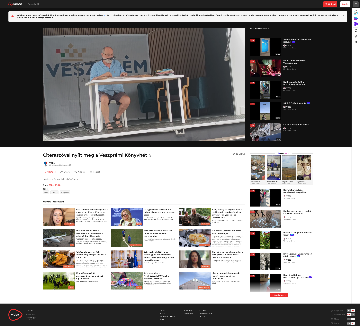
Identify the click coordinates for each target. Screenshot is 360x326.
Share (67, 172)
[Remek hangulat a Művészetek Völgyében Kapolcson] (265, 198)
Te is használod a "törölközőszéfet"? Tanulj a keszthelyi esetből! (156, 276)
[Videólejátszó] (144, 84)
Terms (162, 310)
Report (96, 172)
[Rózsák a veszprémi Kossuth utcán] (265, 240)
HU (349, 310)
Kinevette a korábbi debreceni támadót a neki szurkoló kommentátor (158, 233)
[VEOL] (284, 46)
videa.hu (29, 311)
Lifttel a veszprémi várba (296, 124)
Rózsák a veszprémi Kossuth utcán (297, 233)
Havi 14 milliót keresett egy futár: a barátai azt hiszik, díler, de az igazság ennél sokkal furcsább (92, 212)
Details (52, 172)
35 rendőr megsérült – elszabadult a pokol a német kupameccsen (89, 276)
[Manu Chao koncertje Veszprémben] (265, 68)
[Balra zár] (349, 319)
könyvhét (65, 192)
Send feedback (206, 313)
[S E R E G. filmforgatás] (265, 111)
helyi (46, 192)
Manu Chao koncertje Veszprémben (294, 61)
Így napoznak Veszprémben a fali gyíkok (297, 255)
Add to (81, 172)
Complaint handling (168, 316)
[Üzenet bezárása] (343, 15)
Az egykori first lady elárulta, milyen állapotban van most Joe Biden (159, 212)
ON (353, 315)
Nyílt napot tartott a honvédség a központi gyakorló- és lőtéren (294, 84)
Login (345, 4)
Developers (188, 313)
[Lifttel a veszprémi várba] (265, 132)
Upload (332, 4)
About (202, 316)
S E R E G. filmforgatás (294, 103)
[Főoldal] (15, 4)
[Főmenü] (356, 4)
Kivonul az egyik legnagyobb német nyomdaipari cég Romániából (225, 276)
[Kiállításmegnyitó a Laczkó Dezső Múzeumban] (265, 219)
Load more (279, 295)
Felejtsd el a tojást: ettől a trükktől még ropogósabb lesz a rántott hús (91, 254)
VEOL (288, 46)
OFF (348, 323)
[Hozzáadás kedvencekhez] (149, 155)
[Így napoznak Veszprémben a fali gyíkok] (265, 262)
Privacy (163, 313)
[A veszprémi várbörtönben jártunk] (265, 47)
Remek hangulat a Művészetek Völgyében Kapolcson (295, 192)
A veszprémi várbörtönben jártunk (297, 40)
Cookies (203, 310)
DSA (162, 319)
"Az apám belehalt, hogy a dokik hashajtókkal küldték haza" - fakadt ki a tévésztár (227, 254)
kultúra (55, 192)
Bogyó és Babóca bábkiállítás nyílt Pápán (295, 276)
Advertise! (188, 310)
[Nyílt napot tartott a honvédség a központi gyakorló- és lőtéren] (265, 90)
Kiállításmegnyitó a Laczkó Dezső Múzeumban (297, 212)
